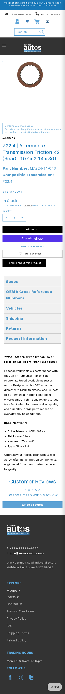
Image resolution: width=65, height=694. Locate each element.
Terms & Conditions (20, 611)
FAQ (9, 626)
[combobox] (29, 32)
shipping (28, 205)
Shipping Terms (18, 633)
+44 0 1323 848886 (50, 14)
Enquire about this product (24, 262)
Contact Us (14, 604)
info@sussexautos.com (21, 14)
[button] (4, 46)
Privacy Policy (16, 618)
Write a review (32, 504)
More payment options (32, 246)
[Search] (41, 31)
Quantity (7, 211)
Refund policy (16, 640)
